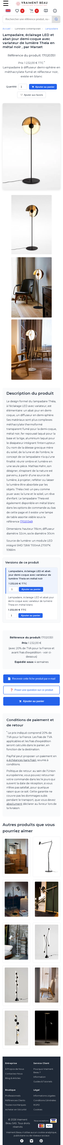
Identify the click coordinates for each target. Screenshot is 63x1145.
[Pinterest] (41, 1140)
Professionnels (12, 1096)
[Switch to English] (8, 10)
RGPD (36, 1105)
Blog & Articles (12, 1078)
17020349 (26, 521)
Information (39, 1077)
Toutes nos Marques (15, 1105)
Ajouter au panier (44, 87)
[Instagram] (31, 1140)
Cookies (37, 1109)
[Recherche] (56, 19)
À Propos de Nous (14, 1069)
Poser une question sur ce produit (31, 690)
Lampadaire (51, 28)
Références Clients (15, 1100)
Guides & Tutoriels (42, 1081)
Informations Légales (44, 1096)
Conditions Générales (44, 1100)
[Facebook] (21, 1140)
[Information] (55, 11)
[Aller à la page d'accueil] (31, 4)
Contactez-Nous (13, 1073)
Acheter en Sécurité (15, 1109)
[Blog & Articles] (46, 11)
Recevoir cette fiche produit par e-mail (31, 678)
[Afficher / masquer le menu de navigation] (6, 5)
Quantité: (11, 86)
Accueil (6, 28)
